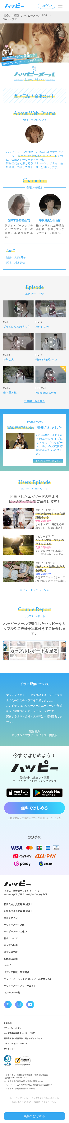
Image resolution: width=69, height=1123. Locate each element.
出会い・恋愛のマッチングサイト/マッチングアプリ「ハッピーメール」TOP (26, 893)
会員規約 (8, 1023)
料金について (11, 938)
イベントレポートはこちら (48, 461)
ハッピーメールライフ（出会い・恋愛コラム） (28, 979)
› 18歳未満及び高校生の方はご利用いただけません (34, 818)
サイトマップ (9, 1049)
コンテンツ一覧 (12, 992)
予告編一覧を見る (34, 401)
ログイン (46, 5)
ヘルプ (7, 965)
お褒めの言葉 (11, 958)
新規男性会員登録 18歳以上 (18, 911)
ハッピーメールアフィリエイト (20, 986)
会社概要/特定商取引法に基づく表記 (19, 1033)
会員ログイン (11, 918)
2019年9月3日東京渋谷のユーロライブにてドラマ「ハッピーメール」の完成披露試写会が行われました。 (49, 444)
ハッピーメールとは (14, 924)
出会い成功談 (11, 952)
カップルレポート (13, 945)
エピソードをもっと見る (34, 589)
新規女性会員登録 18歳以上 (18, 904)
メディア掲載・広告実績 (16, 972)
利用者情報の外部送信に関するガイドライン (23, 1038)
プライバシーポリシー (13, 1028)
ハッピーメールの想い (15, 931)
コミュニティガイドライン (15, 1043)
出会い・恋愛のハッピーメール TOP (25, 15)
